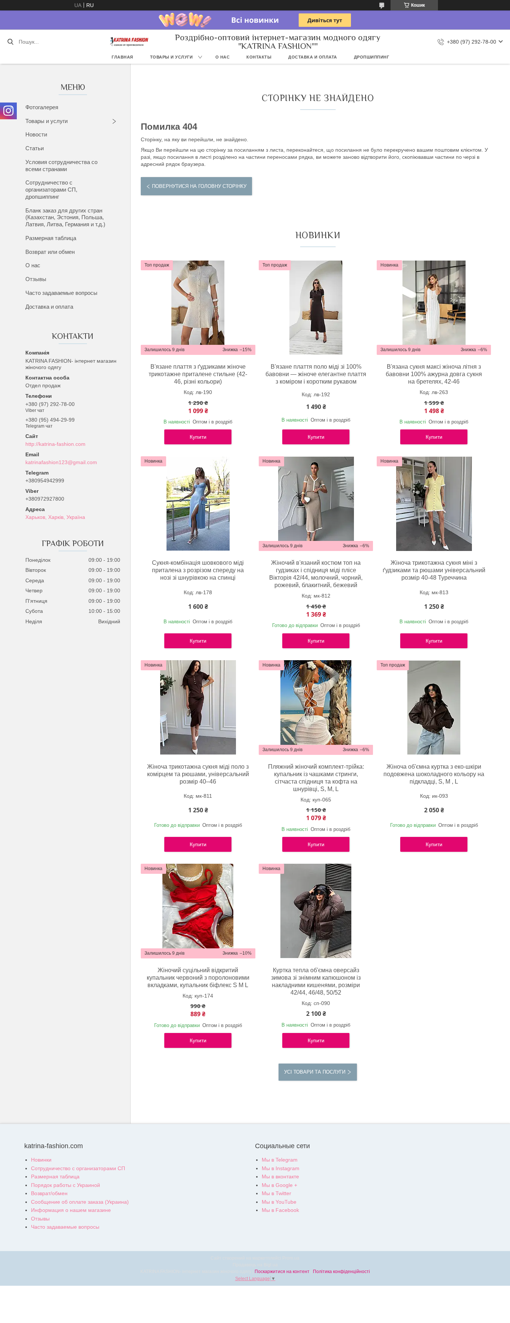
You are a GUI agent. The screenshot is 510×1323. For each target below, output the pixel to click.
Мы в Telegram (280, 1160)
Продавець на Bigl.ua (255, 1264)
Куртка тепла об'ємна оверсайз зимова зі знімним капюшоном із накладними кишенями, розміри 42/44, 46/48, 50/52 (316, 981)
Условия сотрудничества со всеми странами (61, 165)
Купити (198, 437)
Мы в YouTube (279, 1202)
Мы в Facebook (280, 1210)
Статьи (34, 148)
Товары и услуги (171, 57)
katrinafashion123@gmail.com (61, 462)
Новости (36, 134)
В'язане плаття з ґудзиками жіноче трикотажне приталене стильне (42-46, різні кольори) (198, 374)
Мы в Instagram (280, 1168)
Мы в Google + (279, 1185)
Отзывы (35, 279)
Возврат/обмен (49, 1193)
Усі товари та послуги (314, 1072)
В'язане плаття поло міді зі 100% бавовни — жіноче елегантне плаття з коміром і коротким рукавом (315, 374)
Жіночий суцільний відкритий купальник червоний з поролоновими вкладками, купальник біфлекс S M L (198, 977)
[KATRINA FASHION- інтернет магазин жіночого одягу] (129, 42)
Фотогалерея (41, 107)
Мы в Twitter (276, 1193)
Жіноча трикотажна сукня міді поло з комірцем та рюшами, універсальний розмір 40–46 (198, 774)
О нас (222, 57)
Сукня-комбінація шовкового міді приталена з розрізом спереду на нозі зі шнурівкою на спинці (198, 570)
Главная (122, 57)
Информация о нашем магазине (71, 1210)
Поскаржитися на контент (282, 1271)
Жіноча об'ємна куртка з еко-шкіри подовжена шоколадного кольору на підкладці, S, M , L (433, 774)
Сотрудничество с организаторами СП (78, 1168)
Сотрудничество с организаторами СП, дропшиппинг (51, 189)
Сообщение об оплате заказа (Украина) (80, 1202)
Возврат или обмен (50, 252)
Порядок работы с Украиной (65, 1185)
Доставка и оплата (312, 57)
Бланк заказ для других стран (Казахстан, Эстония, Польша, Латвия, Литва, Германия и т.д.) (65, 217)
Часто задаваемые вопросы (61, 293)
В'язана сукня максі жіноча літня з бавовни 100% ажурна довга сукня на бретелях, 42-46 (434, 374)
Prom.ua (290, 1258)
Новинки (41, 1160)
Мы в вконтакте (280, 1176)
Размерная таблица (50, 238)
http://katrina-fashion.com (55, 444)
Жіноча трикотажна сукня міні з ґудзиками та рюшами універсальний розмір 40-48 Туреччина (434, 570)
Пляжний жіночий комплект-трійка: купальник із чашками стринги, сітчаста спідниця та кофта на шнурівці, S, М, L (316, 777)
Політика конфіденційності (341, 1271)
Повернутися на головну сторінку (199, 186)
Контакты (258, 57)
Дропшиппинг (371, 57)
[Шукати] (10, 42)
